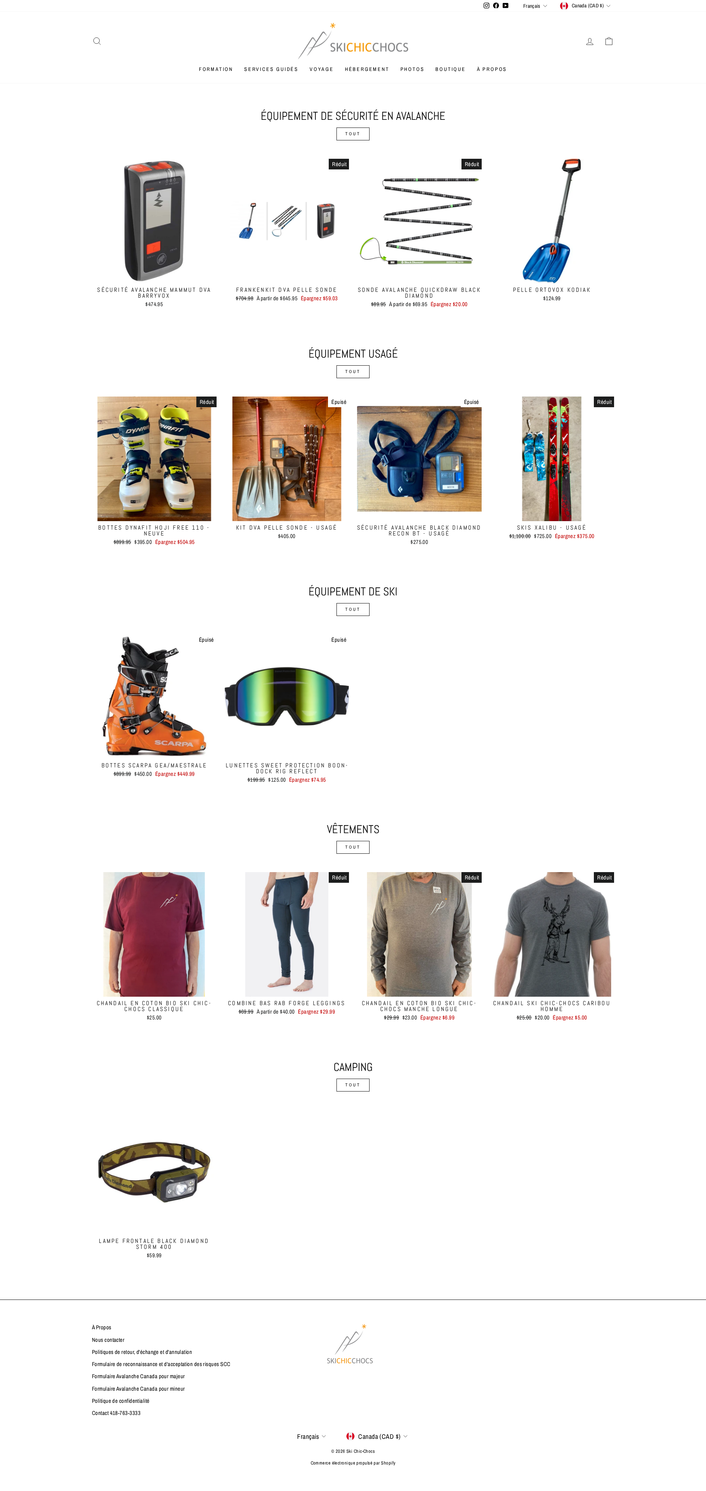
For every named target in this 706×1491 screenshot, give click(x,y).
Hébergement (367, 69)
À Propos (492, 69)
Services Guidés (271, 69)
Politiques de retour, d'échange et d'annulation (142, 1352)
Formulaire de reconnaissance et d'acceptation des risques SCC (161, 1364)
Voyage (322, 69)
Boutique (450, 69)
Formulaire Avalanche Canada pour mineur (138, 1389)
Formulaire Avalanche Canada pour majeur (138, 1376)
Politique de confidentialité (121, 1401)
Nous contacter (108, 1340)
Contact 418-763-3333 (116, 1413)
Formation (216, 69)
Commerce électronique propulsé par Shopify (353, 1463)
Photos (412, 69)
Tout (352, 134)
